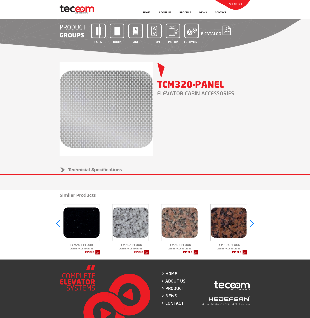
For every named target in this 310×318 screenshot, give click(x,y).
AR (235, 4)
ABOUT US (165, 12)
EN (230, 4)
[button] (58, 223)
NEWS (203, 12)
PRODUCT (185, 12)
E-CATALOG (211, 33)
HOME (147, 12)
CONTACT (220, 12)
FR (240, 4)
